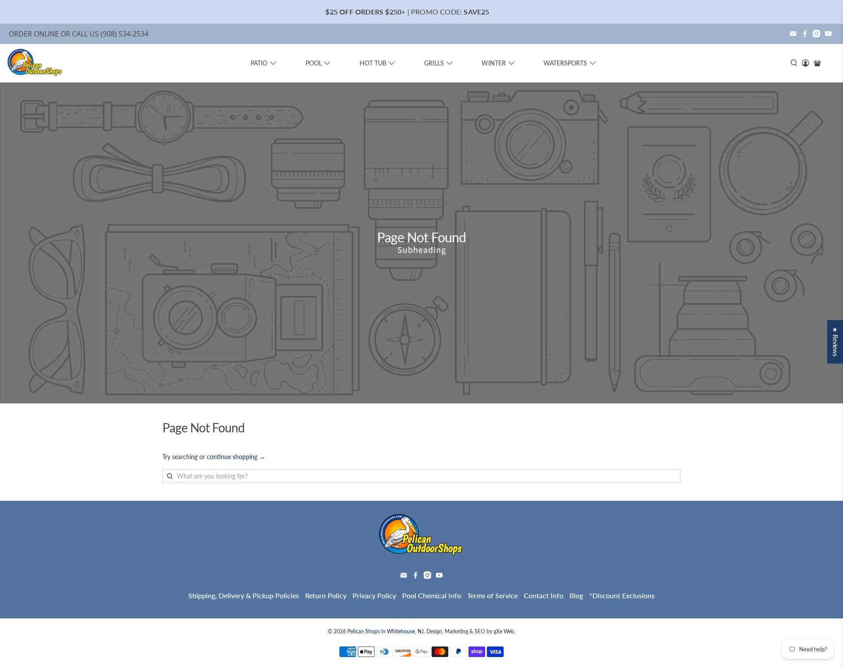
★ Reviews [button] (835, 341)
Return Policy (325, 595)
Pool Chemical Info (431, 595)
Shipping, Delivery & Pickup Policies (243, 595)
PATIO (259, 63)
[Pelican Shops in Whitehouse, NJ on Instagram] (816, 33)
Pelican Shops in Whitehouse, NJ (385, 631)
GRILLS (434, 63)
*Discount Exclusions (622, 595)
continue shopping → (236, 456)
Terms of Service (492, 595)
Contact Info (543, 595)
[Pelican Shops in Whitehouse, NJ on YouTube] (828, 33)
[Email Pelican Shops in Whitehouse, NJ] (793, 33)
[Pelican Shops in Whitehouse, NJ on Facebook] (805, 33)
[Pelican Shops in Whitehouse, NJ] (35, 63)
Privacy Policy (374, 595)
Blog (576, 595)
